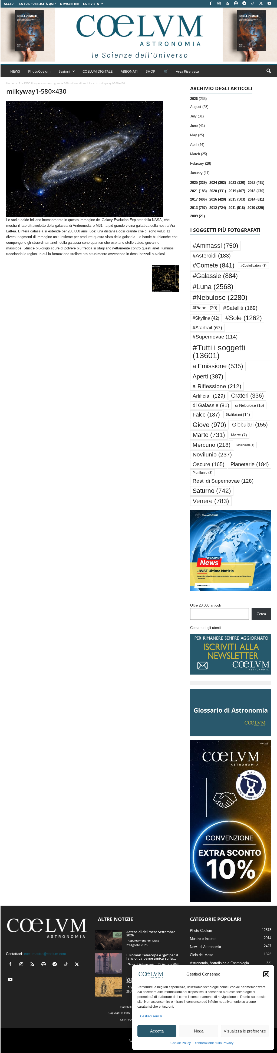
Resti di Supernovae (223, 481)
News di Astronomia (141, 964)
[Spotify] (236, 3)
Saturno (212, 490)
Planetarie (249, 464)
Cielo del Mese (201, 955)
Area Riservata (187, 71)
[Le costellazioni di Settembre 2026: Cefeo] (108, 987)
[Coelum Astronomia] (138, 35)
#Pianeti (205, 308)
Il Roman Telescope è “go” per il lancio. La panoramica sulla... (152, 957)
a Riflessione (217, 386)
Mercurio (211, 445)
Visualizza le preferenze (245, 1031)
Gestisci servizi (151, 1016)
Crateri (247, 395)
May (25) (197, 135)
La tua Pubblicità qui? (37, 4)
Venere (211, 501)
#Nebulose (220, 297)
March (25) (198, 154)
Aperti (208, 376)
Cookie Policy (180, 1043)
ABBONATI (129, 71)
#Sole (243, 317)
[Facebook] (210, 3)
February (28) (200, 163)
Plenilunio (202, 473)
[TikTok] (252, 3)
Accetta (157, 1031)
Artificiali (209, 396)
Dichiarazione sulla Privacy (213, 1043)
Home (10, 83)
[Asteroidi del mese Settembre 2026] (108, 940)
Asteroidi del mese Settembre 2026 (150, 933)
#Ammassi (215, 245)
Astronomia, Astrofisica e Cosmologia (219, 963)
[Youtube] (269, 3)
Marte (209, 434)
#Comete (214, 265)
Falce (206, 415)
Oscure (209, 464)
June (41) (197, 126)
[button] (266, 974)
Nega (198, 1031)
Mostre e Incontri (203, 939)
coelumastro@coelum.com (45, 954)
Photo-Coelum (201, 931)
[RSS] (227, 3)
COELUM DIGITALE (98, 71)
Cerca (261, 614)
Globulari (250, 425)
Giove (209, 424)
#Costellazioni (253, 266)
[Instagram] (219, 3)
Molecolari (245, 444)
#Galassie (215, 275)
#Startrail (207, 327)
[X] (261, 3)
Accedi (9, 4)
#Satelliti (240, 308)
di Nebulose (249, 405)
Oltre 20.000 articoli (205, 605)
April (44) (197, 145)
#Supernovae (215, 337)
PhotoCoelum (39, 71)
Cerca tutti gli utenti (205, 628)
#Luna (213, 286)
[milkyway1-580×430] (92, 159)
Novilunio (212, 454)
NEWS (15, 71)
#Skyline (206, 318)
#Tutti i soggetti (219, 351)
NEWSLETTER (69, 4)
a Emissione (218, 366)
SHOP (150, 71)
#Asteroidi (212, 256)
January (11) (199, 173)
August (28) (199, 107)
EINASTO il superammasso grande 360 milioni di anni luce (56, 83)
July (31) (197, 116)
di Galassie (211, 405)
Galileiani (238, 414)
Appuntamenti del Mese (143, 940)
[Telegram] (244, 3)
